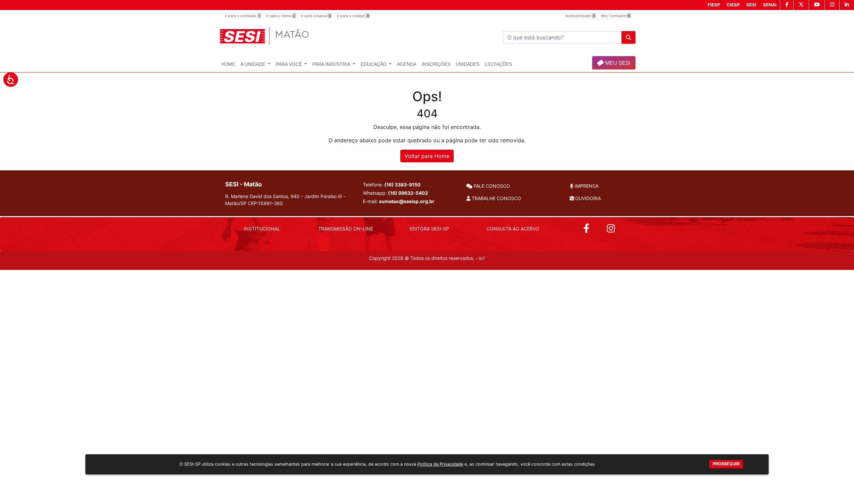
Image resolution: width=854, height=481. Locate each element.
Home (228, 64)
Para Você (289, 64)
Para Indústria (331, 64)
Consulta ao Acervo (512, 228)
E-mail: (398, 201)
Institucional (262, 228)
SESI (751, 4)
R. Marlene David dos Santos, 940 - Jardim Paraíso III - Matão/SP (285, 199)
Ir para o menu (280, 15)
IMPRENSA (585, 186)
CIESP (733, 4)
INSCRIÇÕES (436, 64)
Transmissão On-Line (345, 228)
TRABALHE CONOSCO (495, 198)
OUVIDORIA (587, 198)
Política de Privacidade (440, 464)
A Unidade (254, 64)
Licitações (498, 64)
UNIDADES (467, 64)
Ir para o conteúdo (242, 15)
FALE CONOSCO (491, 186)
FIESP (714, 4)
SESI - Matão (243, 184)
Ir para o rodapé (353, 15)
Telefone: (392, 184)
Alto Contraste (615, 15)
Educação (374, 64)
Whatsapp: (395, 193)
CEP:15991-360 (265, 203)
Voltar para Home (427, 156)
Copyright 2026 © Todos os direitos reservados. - (427, 258)
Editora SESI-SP (429, 228)
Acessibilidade (580, 15)
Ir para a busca (316, 15)
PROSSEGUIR (726, 464)
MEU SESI (616, 62)
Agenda (406, 64)
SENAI (770, 4)
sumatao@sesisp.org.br (406, 201)
